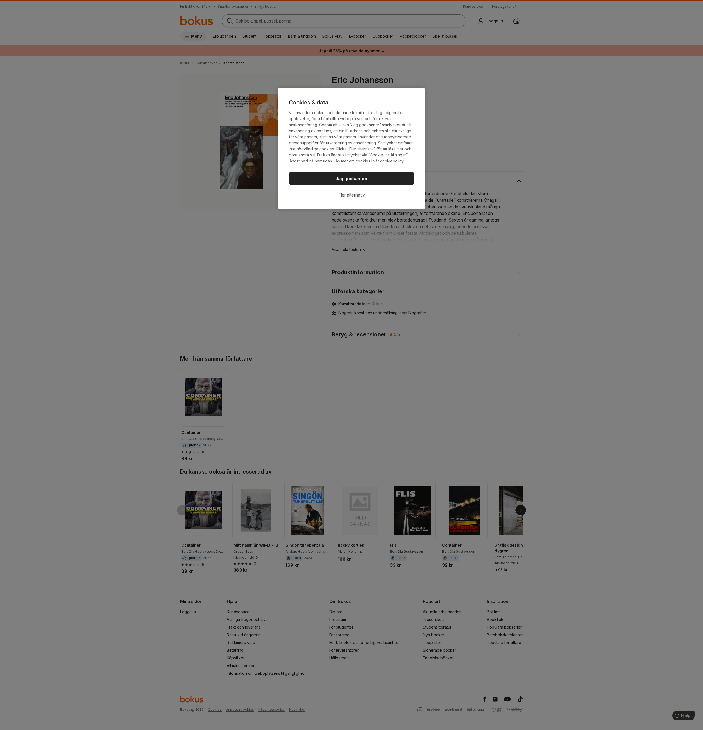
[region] (351, 148)
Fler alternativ (351, 195)
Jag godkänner (352, 178)
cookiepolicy (392, 161)
